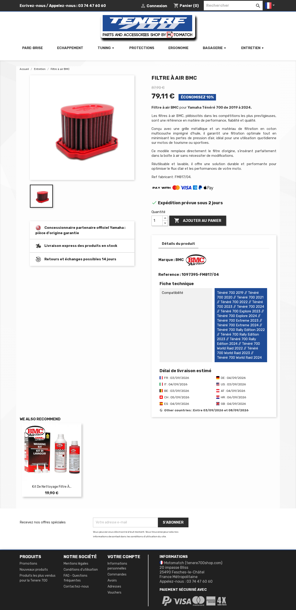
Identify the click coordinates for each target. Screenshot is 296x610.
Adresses (114, 586)
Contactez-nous (76, 586)
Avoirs (112, 580)
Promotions (28, 564)
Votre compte (124, 556)
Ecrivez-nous (33, 5)
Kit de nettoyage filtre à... (51, 487)
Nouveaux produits (34, 570)
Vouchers (114, 592)
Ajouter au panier (197, 220)
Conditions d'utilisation (81, 570)
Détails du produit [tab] (178, 244)
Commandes (117, 574)
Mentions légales (76, 564)
